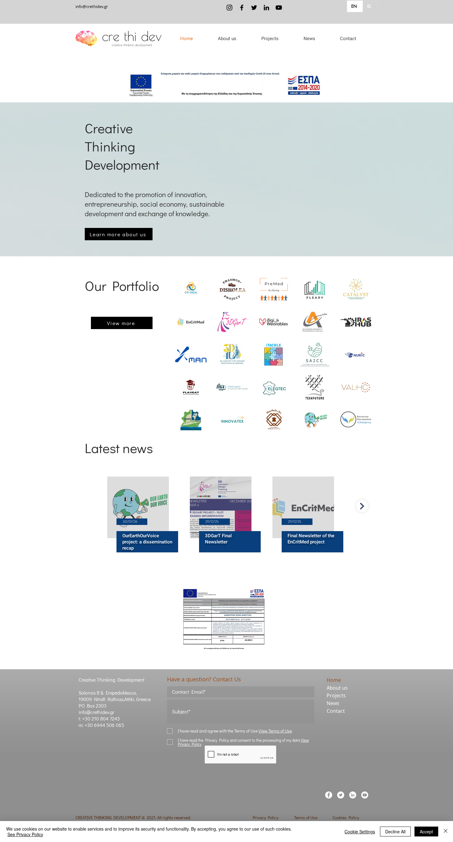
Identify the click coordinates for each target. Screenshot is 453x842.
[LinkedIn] (266, 7)
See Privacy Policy (25, 834)
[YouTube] (279, 7)
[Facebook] (242, 7)
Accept (426, 831)
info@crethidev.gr (92, 6)
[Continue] (362, 506)
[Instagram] (229, 7)
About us (337, 687)
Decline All (395, 831)
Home (334, 680)
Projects (336, 695)
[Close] (445, 831)
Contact (336, 711)
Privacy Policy (265, 817)
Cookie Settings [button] (360, 831)
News (333, 703)
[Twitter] (254, 7)
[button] (227, 38)
